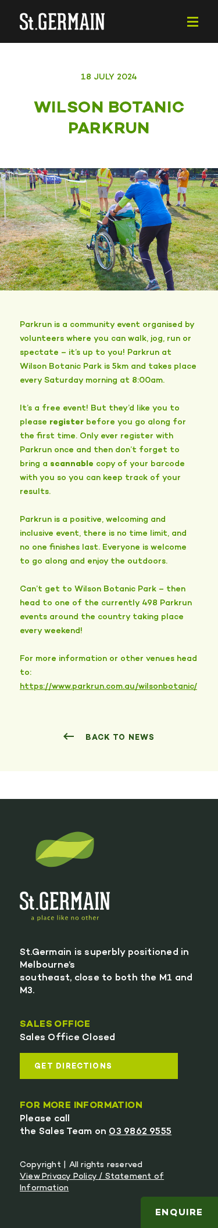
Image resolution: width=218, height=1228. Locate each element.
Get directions (73, 1066)
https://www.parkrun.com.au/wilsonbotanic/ (108, 687)
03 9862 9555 (140, 1132)
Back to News (119, 738)
